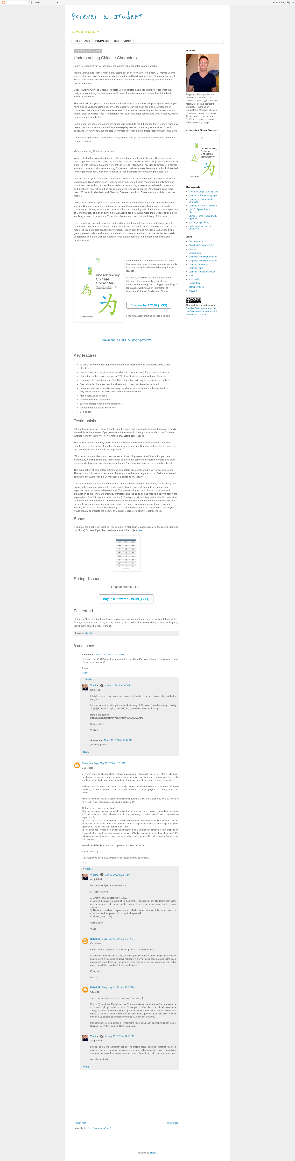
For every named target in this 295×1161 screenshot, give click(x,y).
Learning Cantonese (198, 264)
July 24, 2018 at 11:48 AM (121, 987)
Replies (89, 679)
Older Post (172, 1123)
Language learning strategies (203, 260)
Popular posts (102, 41)
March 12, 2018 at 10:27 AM (110, 654)
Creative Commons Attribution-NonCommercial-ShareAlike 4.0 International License (201, 311)
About (87, 41)
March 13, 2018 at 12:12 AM (118, 740)
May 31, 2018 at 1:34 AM (120, 939)
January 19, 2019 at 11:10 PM (119, 1036)
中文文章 (193, 290)
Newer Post (80, 1123)
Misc (191, 275)
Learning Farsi (196, 268)
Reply (85, 673)
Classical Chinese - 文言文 (202, 245)
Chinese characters (198, 241)
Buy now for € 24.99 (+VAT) (148, 305)
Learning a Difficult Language (203, 205)
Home (77, 41)
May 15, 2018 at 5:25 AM (112, 763)
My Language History (199, 222)
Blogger (153, 1152)
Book (116, 41)
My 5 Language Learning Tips (203, 191)
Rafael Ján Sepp (90, 763)
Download (193, 249)
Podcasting (194, 283)
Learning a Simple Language (203, 195)
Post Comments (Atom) (99, 1128)
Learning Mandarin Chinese (202, 271)
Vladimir (94, 685)
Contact (127, 41)
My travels (194, 279)
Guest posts (195, 253)
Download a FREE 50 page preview (126, 340)
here (140, 530)
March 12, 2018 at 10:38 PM (118, 685)
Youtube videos (196, 287)
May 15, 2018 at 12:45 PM (117, 875)
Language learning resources (203, 256)
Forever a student (107, 17)
